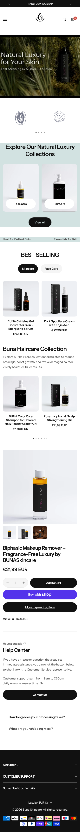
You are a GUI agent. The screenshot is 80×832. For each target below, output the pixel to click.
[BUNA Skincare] (40, 19)
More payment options (40, 607)
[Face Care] (21, 188)
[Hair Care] (59, 188)
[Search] (64, 19)
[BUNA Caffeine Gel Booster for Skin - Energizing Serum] (21, 299)
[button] (9, 3)
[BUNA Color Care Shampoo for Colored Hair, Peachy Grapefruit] (21, 394)
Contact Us (40, 695)
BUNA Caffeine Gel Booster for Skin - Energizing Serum (21, 325)
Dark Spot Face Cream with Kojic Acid (59, 323)
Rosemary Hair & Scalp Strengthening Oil (59, 418)
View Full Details (14, 619)
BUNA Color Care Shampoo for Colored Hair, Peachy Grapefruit (21, 420)
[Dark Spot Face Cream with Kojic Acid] (59, 299)
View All (40, 222)
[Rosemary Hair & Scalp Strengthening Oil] (59, 394)
